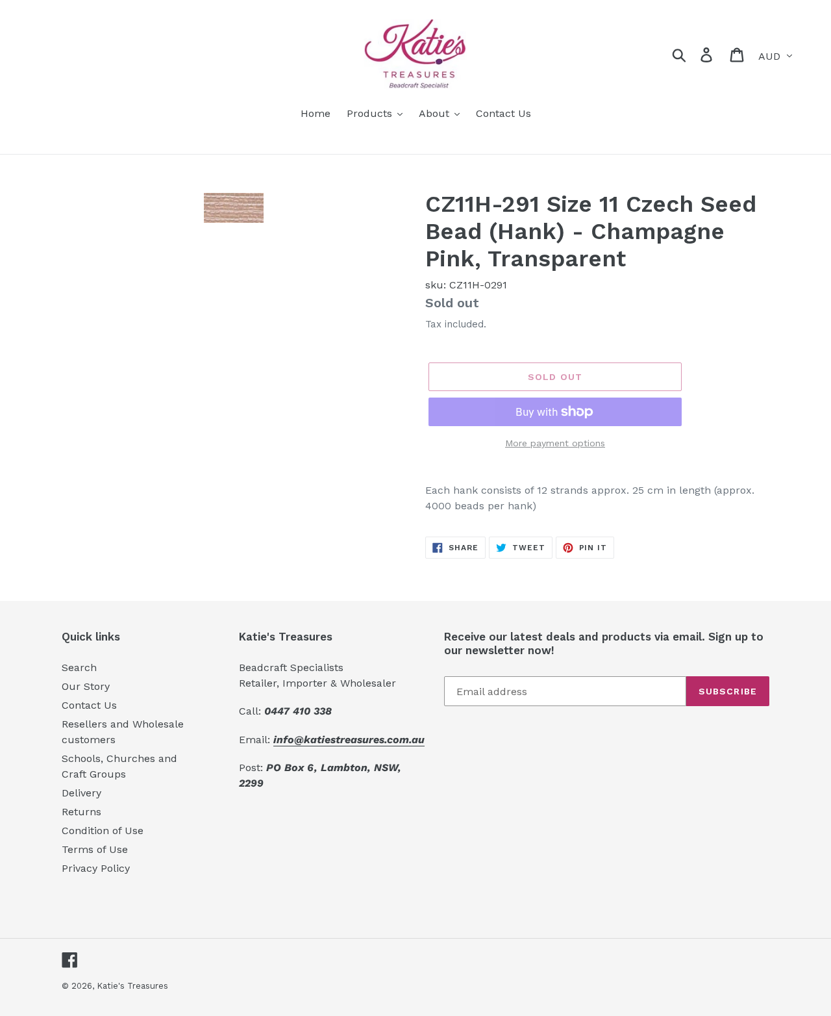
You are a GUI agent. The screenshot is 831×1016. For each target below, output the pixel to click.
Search (79, 667)
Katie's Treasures (132, 986)
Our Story (86, 686)
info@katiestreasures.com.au (349, 739)
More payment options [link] (555, 443)
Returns (81, 812)
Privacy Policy (96, 868)
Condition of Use (102, 830)
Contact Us (89, 705)
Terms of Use (95, 849)
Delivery (81, 793)
